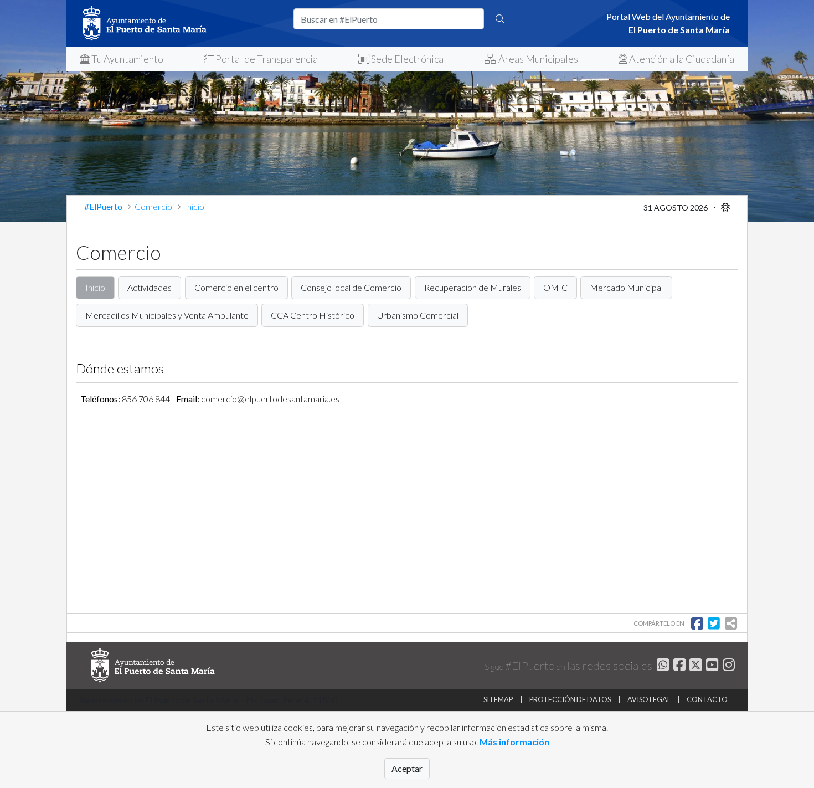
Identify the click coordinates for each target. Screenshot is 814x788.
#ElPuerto (104, 206)
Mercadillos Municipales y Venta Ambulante (167, 315)
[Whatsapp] (661, 666)
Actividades (149, 287)
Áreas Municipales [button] (537, 59)
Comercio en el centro (236, 287)
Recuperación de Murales (472, 287)
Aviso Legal (649, 699)
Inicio (95, 287)
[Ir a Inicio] (179, 23)
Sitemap (498, 699)
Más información (514, 741)
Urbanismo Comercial (417, 315)
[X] (694, 666)
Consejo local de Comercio (351, 287)
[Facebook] (678, 666)
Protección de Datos (570, 699)
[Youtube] (710, 666)
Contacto (707, 699)
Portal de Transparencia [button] (266, 59)
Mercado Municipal (626, 287)
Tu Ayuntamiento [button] (126, 59)
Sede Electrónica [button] (406, 59)
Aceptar (407, 768)
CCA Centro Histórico (312, 315)
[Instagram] (727, 666)
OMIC (555, 287)
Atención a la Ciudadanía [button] (680, 59)
